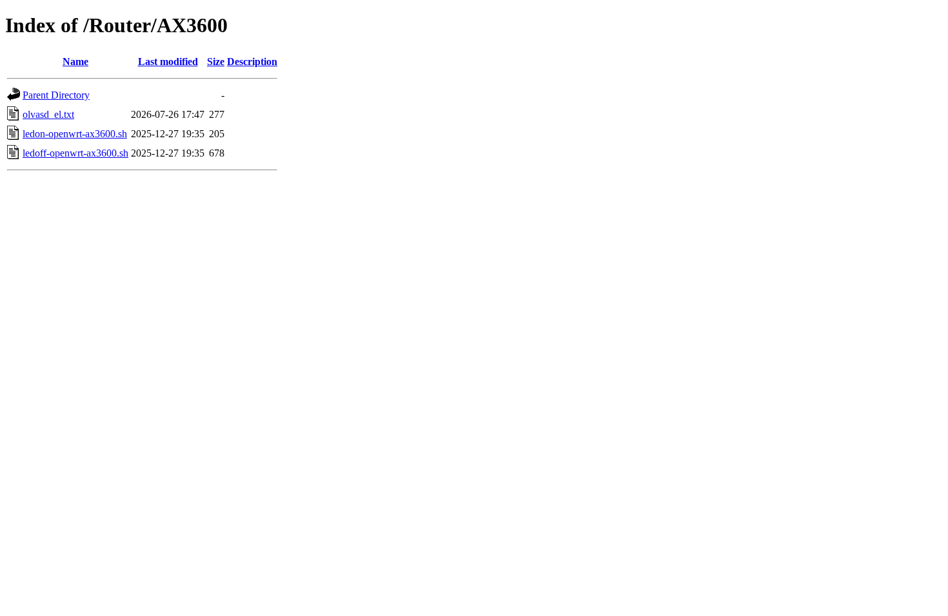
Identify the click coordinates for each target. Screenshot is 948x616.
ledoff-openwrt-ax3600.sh (75, 153)
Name (75, 61)
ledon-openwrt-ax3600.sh (75, 133)
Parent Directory (56, 95)
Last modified (168, 61)
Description (252, 61)
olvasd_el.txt (48, 114)
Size (215, 61)
